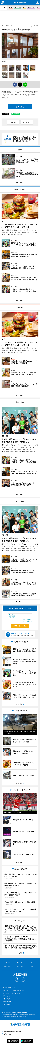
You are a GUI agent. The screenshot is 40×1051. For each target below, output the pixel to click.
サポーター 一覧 (20, 626)
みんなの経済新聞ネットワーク (20, 1024)
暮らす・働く (31, 7)
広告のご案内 (6, 999)
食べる (11, 7)
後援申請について (8, 1001)
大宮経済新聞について (9, 987)
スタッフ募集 (6, 1004)
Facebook (17, 979)
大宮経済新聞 (20, 2)
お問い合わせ (6, 996)
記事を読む (20, 107)
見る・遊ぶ (18, 7)
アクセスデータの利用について (11, 993)
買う (24, 7)
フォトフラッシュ (7, 25)
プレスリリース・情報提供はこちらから (14, 990)
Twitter (23, 979)
